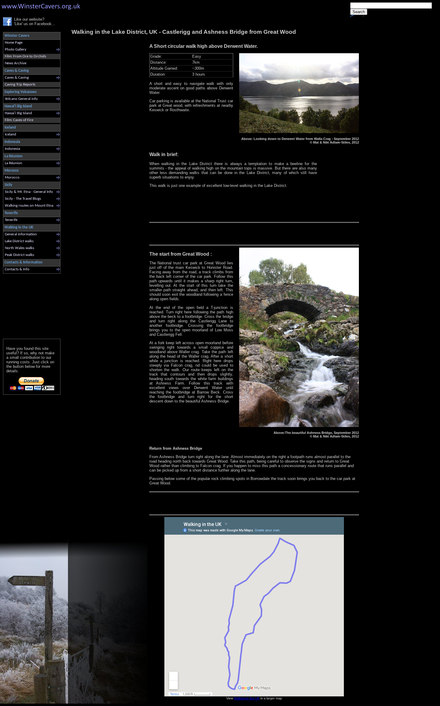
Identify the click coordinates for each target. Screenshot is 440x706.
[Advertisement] (29, 305)
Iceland (10, 134)
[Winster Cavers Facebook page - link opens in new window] (7, 24)
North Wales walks (19, 248)
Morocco (12, 177)
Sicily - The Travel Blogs (23, 199)
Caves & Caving (17, 78)
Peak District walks (19, 255)
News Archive (15, 63)
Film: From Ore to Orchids (25, 56)
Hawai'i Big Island (18, 113)
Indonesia (12, 149)
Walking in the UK (247, 698)
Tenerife (11, 220)
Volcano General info (21, 99)
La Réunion (13, 163)
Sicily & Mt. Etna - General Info (29, 192)
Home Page (13, 43)
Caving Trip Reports (20, 84)
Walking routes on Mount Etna (29, 206)
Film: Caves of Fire (19, 120)
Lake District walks (19, 241)
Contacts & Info (17, 269)
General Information (21, 234)
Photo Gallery (15, 49)
